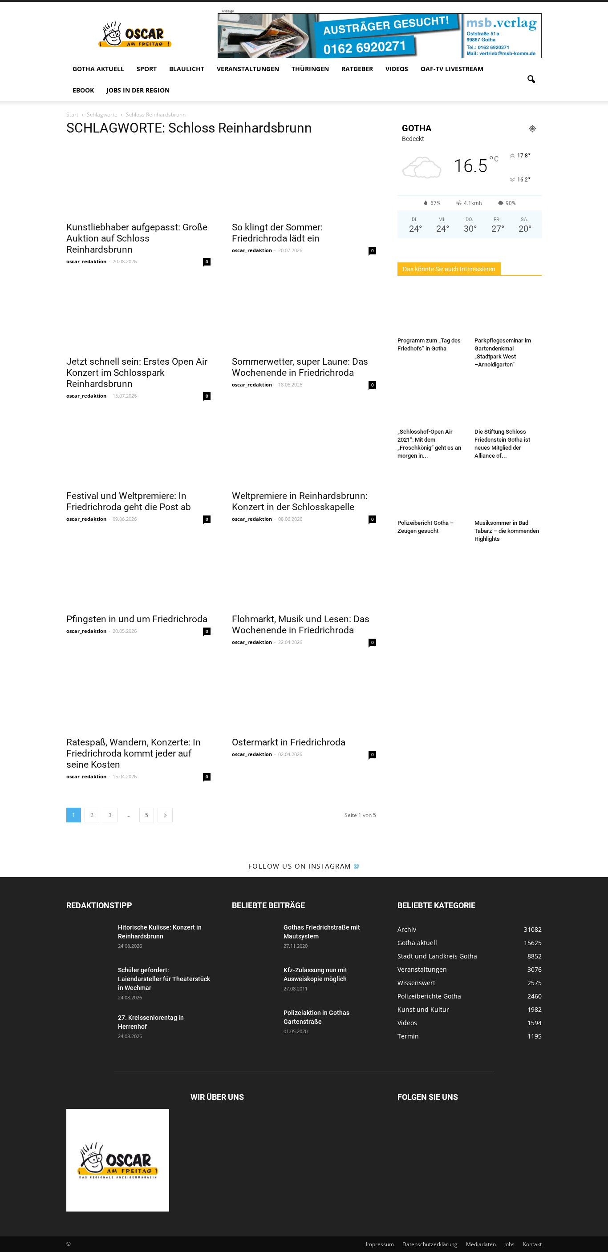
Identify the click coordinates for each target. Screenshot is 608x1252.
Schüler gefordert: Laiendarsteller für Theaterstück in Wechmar (164, 978)
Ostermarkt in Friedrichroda (288, 742)
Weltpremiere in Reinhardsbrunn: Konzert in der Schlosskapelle (300, 501)
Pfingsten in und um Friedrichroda (136, 619)
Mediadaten (481, 1244)
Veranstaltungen (248, 68)
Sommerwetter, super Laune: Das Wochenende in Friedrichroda (300, 367)
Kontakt (532, 1244)
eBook (83, 90)
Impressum (380, 1244)
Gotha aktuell (98, 68)
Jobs (509, 1244)
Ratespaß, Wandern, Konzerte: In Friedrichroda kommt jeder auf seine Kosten (133, 753)
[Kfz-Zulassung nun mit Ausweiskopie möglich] (254, 981)
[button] (531, 79)
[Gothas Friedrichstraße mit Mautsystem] (254, 938)
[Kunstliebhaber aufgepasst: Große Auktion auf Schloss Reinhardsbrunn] (138, 180)
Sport (147, 68)
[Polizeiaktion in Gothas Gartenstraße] (254, 1023)
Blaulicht (186, 68)
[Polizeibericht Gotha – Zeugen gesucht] (431, 493)
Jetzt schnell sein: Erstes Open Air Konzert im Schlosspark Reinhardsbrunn (136, 372)
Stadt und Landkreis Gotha (437, 956)
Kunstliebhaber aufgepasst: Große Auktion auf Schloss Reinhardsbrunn (136, 238)
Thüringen (310, 68)
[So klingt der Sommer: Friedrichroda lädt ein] (304, 180)
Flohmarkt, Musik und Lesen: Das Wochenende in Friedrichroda (300, 625)
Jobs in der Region (138, 90)
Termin (408, 1036)
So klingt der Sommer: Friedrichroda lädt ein (277, 233)
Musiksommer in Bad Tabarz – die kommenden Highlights (506, 530)
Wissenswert (416, 982)
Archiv (406, 929)
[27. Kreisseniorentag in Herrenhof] (88, 1028)
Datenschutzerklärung (430, 1244)
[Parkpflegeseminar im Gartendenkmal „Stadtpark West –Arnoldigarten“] (508, 310)
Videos (396, 68)
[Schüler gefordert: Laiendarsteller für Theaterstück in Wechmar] (88, 981)
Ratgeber (357, 68)
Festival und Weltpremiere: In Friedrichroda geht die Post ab (128, 501)
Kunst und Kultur (423, 1009)
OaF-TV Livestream (452, 68)
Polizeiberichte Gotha (429, 996)
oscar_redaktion (86, 261)
